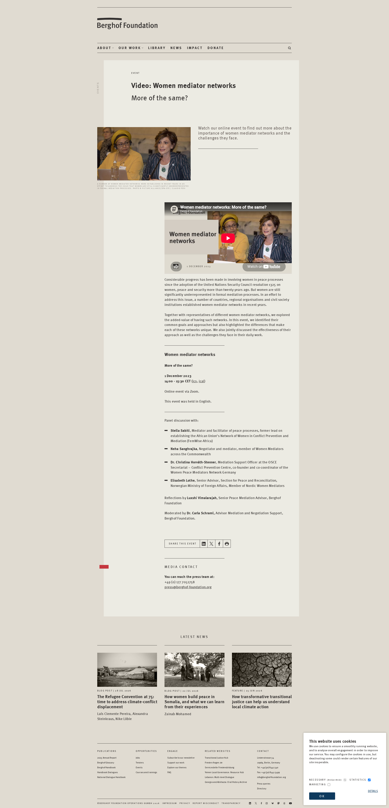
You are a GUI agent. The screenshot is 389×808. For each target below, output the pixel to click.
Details (373, 791)
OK (322, 796)
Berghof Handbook (106, 767)
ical (201, 380)
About (104, 47)
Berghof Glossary (105, 762)
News (176, 47)
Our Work (130, 47)
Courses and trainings (146, 772)
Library (157, 47)
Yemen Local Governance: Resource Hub (224, 772)
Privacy (185, 803)
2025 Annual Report (106, 757)
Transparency (231, 803)
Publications (106, 750)
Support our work (176, 762)
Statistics (357, 779)
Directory (261, 788)
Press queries (263, 783)
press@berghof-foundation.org (188, 586)
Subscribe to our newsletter (181, 757)
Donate (215, 47)
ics (194, 380)
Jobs (138, 757)
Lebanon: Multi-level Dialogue (219, 777)
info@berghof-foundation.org (271, 777)
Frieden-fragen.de (213, 762)
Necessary (325, 779)
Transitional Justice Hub (216, 757)
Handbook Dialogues (107, 772)
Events (97, 87)
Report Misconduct (206, 803)
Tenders (140, 762)
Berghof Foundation (127, 23)
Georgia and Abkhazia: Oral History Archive (226, 781)
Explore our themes (176, 767)
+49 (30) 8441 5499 (270, 772)
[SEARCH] (290, 47)
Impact (195, 47)
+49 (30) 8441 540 (269, 767)
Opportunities (146, 750)
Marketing (317, 784)
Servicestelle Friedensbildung (219, 767)
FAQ (169, 772)
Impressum (169, 803)
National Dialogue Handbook (111, 777)
